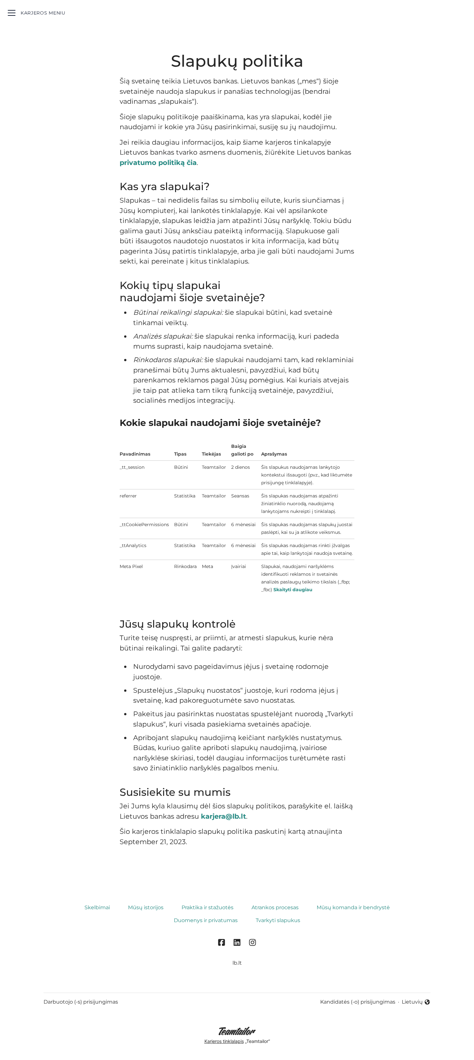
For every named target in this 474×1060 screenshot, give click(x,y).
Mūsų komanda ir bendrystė (353, 907)
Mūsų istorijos (145, 907)
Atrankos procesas (275, 907)
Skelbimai (97, 907)
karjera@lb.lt (223, 816)
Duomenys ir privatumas (206, 920)
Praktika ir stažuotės (207, 907)
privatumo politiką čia (158, 163)
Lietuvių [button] (416, 1002)
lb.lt (237, 963)
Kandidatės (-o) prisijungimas (357, 1002)
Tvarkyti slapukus (278, 920)
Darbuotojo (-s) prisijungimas (81, 1002)
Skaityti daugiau (292, 590)
